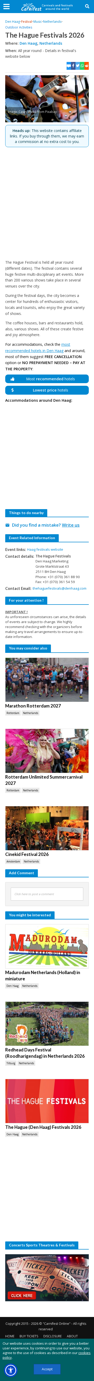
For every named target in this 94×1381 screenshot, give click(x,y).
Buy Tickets (29, 1336)
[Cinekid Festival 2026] (47, 828)
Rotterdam (13, 713)
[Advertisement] (47, 203)
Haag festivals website (45, 549)
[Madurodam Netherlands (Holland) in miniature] (47, 946)
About (72, 1336)
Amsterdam (13, 861)
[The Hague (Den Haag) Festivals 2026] (47, 1101)
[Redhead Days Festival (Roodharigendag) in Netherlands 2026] (47, 1024)
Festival (26, 21)
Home (9, 1336)
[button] (10, 1370)
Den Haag (12, 21)
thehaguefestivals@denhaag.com (59, 588)
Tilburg (11, 1063)
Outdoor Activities (18, 27)
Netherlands (52, 21)
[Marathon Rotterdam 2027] (47, 680)
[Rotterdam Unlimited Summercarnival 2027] (47, 751)
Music (37, 21)
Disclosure (52, 1336)
